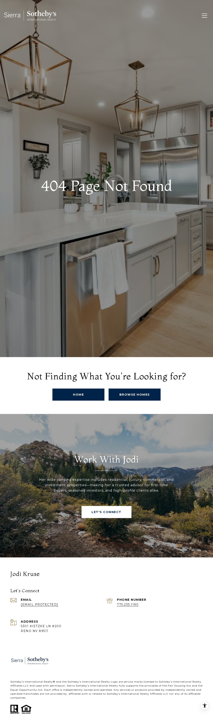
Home (78, 394)
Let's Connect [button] (106, 512)
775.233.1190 (128, 604)
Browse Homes (134, 394)
